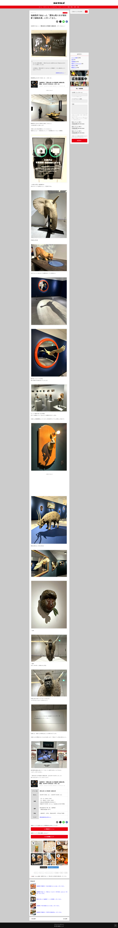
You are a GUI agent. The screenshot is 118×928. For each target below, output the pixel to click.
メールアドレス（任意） (77, 98)
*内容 (73, 104)
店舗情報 (73, 61)
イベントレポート (50, 872)
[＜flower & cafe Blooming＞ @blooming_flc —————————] (37, 859)
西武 (66, 872)
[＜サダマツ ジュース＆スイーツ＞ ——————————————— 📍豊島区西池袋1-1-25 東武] (37, 847)
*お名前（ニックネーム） (77, 92)
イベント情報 (65, 12)
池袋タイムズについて (76, 63)
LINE (75, 7)
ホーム (40, 7)
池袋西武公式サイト (60, 72)
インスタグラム (53, 7)
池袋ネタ (73, 65)
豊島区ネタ (73, 67)
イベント (64, 7)
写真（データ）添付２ (77, 126)
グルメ (59, 7)
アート (36, 872)
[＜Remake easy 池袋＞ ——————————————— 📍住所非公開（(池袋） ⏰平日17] (62, 859)
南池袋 (57, 872)
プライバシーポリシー (59, 924)
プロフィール (46, 7)
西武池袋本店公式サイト (45, 817)
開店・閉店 (70, 7)
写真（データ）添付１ (77, 122)
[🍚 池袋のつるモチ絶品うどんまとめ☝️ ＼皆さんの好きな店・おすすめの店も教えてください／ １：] (49, 847)
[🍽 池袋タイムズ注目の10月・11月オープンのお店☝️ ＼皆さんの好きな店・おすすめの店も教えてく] (49, 859)
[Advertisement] (49, 484)
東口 (62, 872)
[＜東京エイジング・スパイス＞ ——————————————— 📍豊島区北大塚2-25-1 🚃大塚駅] (62, 847)
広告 (78, 7)
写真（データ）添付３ (77, 131)
